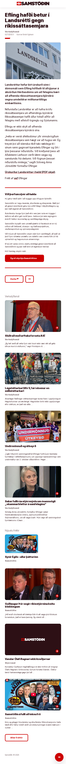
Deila (14, 278)
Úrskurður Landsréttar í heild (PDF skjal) (30, 172)
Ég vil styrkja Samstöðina (24, 258)
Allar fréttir (16, 738)
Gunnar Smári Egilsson (25, 34)
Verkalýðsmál (12, 32)
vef (16, 178)
